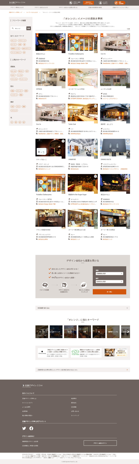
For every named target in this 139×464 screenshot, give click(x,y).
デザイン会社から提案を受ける (68, 7)
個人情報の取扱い (27, 415)
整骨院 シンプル (15, 48)
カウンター (19, 91)
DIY (27, 71)
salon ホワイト (26, 48)
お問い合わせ (75, 411)
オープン (13, 44)
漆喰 (24, 106)
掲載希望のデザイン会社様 (88, 2)
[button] (128, 332)
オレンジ (13, 40)
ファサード (14, 95)
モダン (13, 75)
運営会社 (73, 403)
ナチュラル (14, 79)
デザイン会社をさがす (41, 7)
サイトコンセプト (27, 403)
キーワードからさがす (32, 12)
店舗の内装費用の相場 (95, 7)
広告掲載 (73, 407)
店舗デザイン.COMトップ (15, 12)
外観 (12, 91)
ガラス (18, 106)
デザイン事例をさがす (17, 7)
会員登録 (25, 411)
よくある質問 (26, 407)
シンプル (20, 75)
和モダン (21, 71)
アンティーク (23, 79)
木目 (12, 106)
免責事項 (73, 398)
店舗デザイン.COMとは (29, 398)
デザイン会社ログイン (100, 443)
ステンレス (14, 110)
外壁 (20, 44)
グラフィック (22, 40)
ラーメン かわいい (16, 52)
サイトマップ (75, 415)
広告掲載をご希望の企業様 (30, 446)
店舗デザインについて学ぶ (121, 7)
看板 (21, 95)
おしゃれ (13, 71)
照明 (26, 91)
